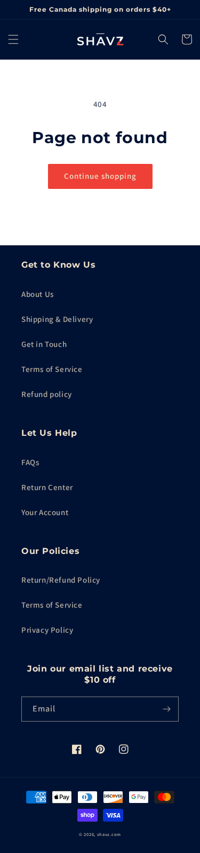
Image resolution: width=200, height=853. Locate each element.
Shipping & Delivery (57, 319)
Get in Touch (44, 344)
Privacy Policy (47, 630)
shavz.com (109, 834)
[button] (13, 39)
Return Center (47, 487)
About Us (37, 294)
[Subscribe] (166, 709)
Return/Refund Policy (60, 580)
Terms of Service (52, 369)
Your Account (44, 512)
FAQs (30, 462)
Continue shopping (100, 176)
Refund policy (46, 394)
